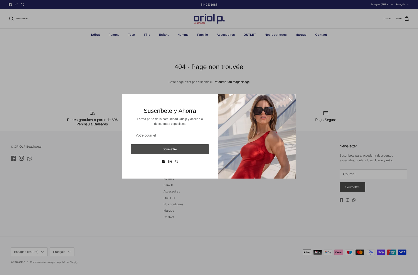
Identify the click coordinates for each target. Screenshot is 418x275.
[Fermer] (290, 100)
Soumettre (170, 149)
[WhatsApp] (176, 161)
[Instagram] (170, 161)
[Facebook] (163, 161)
